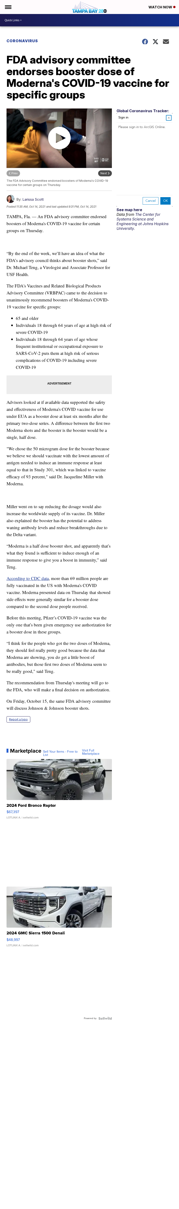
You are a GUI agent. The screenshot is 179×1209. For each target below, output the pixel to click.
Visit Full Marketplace (91, 752)
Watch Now (160, 7)
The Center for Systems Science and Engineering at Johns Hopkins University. (143, 221)
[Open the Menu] (7, 7)
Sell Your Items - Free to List (60, 753)
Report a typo (18, 719)
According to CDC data (28, 578)
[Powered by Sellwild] (105, 1018)
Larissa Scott (33, 199)
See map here (129, 209)
